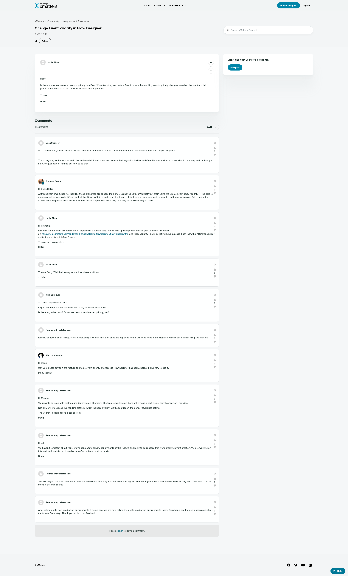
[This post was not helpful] (211, 71)
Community (53, 21)
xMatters (39, 21)
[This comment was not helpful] (215, 155)
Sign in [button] (306, 5)
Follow (45, 41)
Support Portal (176, 5)
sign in (119, 530)
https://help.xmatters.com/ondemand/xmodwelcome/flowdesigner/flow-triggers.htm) (85, 234)
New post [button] (235, 67)
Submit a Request (288, 5)
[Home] (46, 5)
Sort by (210, 127)
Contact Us (159, 5)
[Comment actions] (215, 143)
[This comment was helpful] (215, 148)
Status (147, 5)
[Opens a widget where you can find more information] (337, 571)
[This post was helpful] (211, 62)
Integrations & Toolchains (76, 21)
